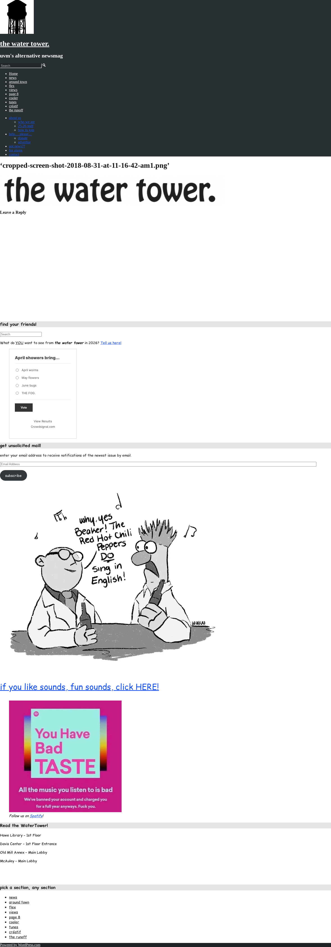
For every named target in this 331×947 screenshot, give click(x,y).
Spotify (36, 815)
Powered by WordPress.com (20, 945)
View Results (43, 421)
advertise (24, 142)
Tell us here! (110, 342)
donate (22, 138)
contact (14, 154)
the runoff (16, 110)
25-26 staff (25, 126)
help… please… (20, 134)
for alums (15, 150)
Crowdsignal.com (43, 426)
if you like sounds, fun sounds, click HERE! (79, 686)
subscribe (13, 475)
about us (15, 118)
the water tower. (24, 43)
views (13, 90)
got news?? (17, 146)
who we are (26, 122)
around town (18, 82)
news (12, 78)
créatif (13, 106)
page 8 (13, 94)
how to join (26, 130)
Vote (24, 407)
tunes (12, 102)
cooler (13, 98)
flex (11, 86)
